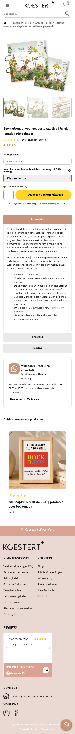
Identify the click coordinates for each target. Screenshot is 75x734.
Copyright (9, 614)
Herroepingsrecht (14, 602)
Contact (42, 596)
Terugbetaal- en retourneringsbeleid (15, 593)
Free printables (47, 590)
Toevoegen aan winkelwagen (44, 195)
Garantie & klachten (15, 584)
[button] (7, 5)
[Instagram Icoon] (6, 713)
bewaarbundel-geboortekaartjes (47, 22)
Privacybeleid (11, 578)
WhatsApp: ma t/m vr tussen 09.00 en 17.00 (33, 696)
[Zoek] (68, 13)
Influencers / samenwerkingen (48, 581)
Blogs (41, 566)
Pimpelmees (57, 308)
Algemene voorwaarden (17, 608)
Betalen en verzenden (16, 572)
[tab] (37, 219)
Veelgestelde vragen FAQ (18, 566)
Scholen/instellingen (50, 572)
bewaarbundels (19, 22)
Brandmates (48, 728)
